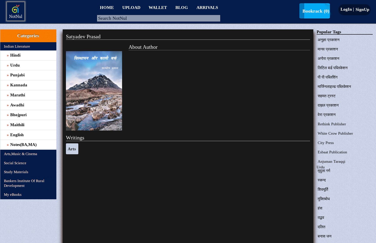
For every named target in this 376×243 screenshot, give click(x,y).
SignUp (361, 9)
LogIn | (347, 9)
